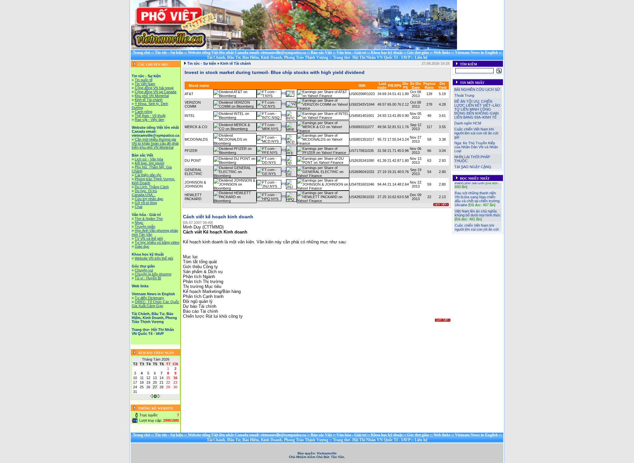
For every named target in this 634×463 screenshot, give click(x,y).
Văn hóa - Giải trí (351, 52)
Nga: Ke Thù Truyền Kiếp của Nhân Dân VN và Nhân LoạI (476, 147)
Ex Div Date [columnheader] (415, 85)
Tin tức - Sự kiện (169, 52)
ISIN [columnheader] (362, 86)
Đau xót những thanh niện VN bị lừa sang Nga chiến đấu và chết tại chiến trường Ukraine (477, 195)
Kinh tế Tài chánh (235, 63)
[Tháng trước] (151, 397)
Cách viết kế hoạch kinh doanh (218, 216)
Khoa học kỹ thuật (387, 52)
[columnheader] (386, 85)
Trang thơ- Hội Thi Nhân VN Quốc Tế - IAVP (371, 57)
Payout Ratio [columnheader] (429, 85)
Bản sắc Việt (321, 52)
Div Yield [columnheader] (442, 85)
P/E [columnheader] (391, 86)
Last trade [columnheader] (381, 85)
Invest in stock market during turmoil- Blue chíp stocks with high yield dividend (275, 72)
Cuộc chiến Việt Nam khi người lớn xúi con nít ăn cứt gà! (476, 133)
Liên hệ (421, 57)
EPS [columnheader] (397, 86)
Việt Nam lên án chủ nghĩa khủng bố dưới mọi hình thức (478, 210)
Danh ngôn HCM (467, 123)
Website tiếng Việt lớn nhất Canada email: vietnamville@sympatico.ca (247, 52)
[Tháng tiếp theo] (159, 397)
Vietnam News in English (476, 52)
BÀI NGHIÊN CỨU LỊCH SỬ (477, 89)
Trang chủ (141, 52)
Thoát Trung (464, 95)
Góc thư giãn (418, 52)
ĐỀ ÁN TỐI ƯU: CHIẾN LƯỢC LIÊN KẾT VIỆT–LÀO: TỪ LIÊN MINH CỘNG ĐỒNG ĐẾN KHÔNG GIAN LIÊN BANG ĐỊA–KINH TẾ (477, 109)
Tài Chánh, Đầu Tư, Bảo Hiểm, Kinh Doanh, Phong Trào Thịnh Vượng (267, 57)
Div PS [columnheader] (405, 85)
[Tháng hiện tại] (155, 397)
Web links (442, 52)
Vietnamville (327, 453)
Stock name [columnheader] (199, 86)
